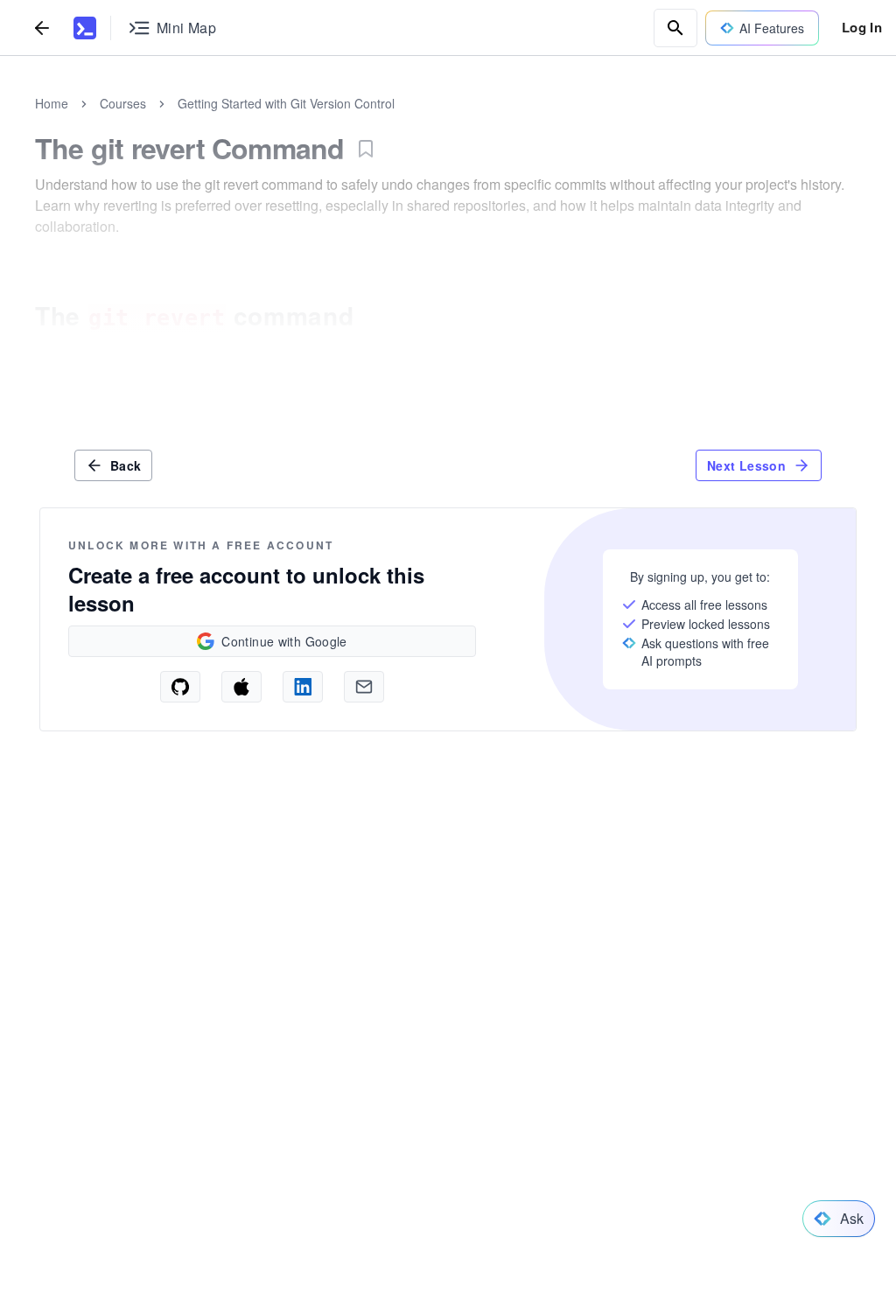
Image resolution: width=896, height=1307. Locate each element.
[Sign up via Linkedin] (303, 686)
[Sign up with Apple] (241, 686)
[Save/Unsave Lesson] (366, 149)
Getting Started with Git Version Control (286, 103)
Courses (123, 103)
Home (51, 103)
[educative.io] (85, 28)
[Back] (42, 27)
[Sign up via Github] (180, 686)
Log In (862, 27)
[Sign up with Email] (364, 686)
